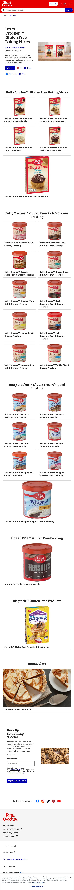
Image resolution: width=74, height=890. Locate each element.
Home (5, 16)
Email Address (12, 758)
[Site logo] (11, 817)
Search (68, 10)
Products (13, 16)
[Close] (71, 877)
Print (23, 74)
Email (29, 68)
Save (11, 68)
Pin (21, 68)
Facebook (13, 74)
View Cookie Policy (38, 882)
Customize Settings (36, 886)
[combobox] (34, 10)
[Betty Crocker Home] (7, 4)
